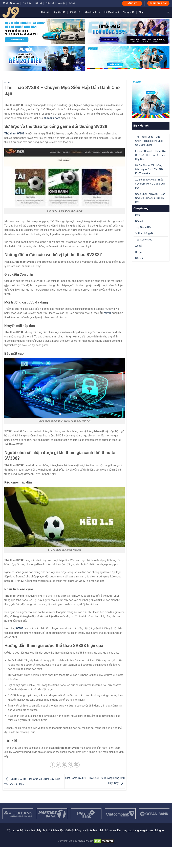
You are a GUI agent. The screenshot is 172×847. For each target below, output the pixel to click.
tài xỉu (107, 313)
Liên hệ (38, 3)
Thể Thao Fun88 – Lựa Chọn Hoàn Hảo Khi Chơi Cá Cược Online (149, 140)
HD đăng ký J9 (111, 12)
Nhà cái (45, 12)
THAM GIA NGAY (158, 3)
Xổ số (138, 245)
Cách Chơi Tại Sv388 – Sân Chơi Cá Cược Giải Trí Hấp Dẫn (150, 198)
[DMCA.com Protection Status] (104, 841)
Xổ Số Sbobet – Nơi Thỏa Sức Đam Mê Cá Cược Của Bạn (150, 183)
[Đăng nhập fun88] (128, 58)
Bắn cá (139, 258)
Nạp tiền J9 (59, 12)
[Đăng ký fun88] (150, 99)
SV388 (72, 3)
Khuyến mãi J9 (92, 12)
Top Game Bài (143, 227)
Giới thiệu (27, 3)
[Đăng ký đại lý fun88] (44, 31)
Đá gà (138, 252)
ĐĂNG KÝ (132, 3)
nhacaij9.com (52, 118)
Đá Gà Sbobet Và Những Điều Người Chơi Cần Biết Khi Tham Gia (149, 169)
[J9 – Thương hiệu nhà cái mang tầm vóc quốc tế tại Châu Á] (19, 12)
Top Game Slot (143, 239)
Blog (141, 12)
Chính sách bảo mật (55, 3)
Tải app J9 (128, 12)
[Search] (168, 12)
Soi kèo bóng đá (144, 233)
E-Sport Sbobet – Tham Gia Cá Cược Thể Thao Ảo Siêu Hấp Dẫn (150, 155)
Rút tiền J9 (75, 12)
